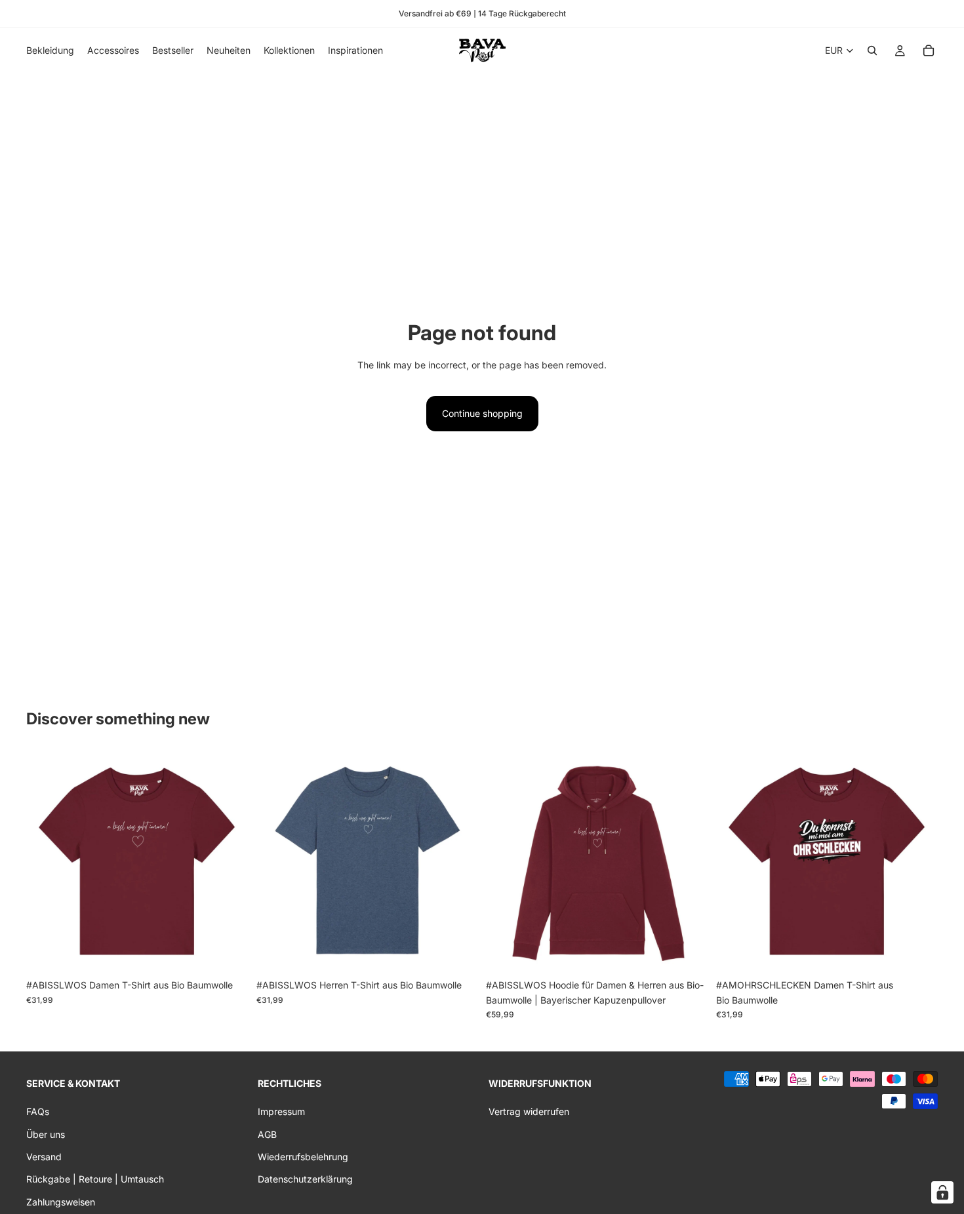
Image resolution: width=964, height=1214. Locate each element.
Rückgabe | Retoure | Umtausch (95, 1179)
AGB (267, 1133)
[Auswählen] (228, 953)
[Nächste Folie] (229, 862)
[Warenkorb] (928, 50)
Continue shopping (482, 413)
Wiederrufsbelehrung (303, 1156)
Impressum (281, 1111)
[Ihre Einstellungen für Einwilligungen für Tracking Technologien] (942, 1192)
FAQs (37, 1111)
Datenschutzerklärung (305, 1179)
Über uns (45, 1133)
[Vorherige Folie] (46, 862)
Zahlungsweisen (60, 1201)
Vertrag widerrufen (529, 1111)
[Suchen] (872, 50)
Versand (44, 1156)
